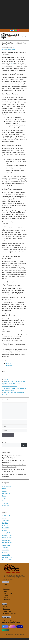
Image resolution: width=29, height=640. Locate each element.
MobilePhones (6, 493)
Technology (5, 503)
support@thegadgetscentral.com (15, 621)
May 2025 (5, 552)
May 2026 (5, 523)
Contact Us (6, 609)
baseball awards (17, 381)
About (5, 606)
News (4, 496)
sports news (13, 386)
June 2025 (5, 550)
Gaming (4, 491)
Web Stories (5, 505)
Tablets (4, 501)
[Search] (24, 445)
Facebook (5, 626)
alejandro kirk (8, 381)
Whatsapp (5, 629)
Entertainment (6, 486)
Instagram (13, 626)
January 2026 (6, 533)
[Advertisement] (14, 14)
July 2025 (5, 547)
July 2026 (5, 518)
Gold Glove (8, 383)
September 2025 (7, 542)
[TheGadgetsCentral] (10, 36)
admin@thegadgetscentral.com (11, 622)
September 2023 (7, 560)
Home (5, 584)
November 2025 (7, 537)
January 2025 (6, 555)
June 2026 (5, 520)
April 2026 (5, 525)
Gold (12, 63)
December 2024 (7, 557)
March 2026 (5, 528)
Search (4, 442)
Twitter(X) (20, 626)
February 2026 (6, 530)
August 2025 (6, 545)
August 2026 (6, 515)
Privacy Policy (7, 611)
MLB (14, 383)
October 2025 (6, 540)
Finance (4, 488)
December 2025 (7, 535)
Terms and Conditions (9, 613)
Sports (6, 379)
